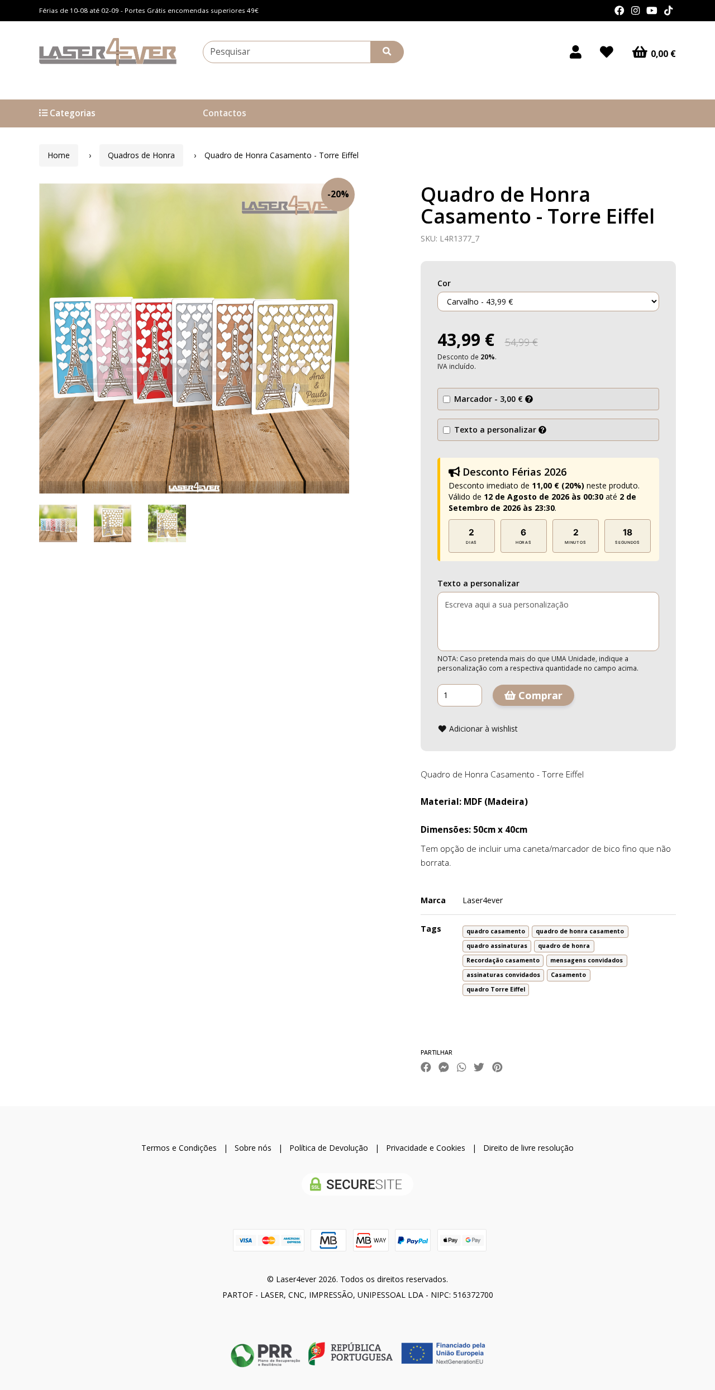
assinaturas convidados (503, 975)
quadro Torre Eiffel (495, 989)
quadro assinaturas (496, 946)
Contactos (224, 113)
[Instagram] (635, 11)
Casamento (568, 975)
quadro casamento (495, 931)
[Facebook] (619, 11)
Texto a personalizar (495, 429)
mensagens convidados (586, 960)
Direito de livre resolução (528, 1147)
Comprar (539, 695)
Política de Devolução (328, 1147)
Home (58, 155)
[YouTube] (652, 11)
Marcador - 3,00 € (488, 398)
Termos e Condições (179, 1147)
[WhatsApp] (461, 1066)
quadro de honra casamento (580, 931)
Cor (444, 283)
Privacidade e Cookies (425, 1147)
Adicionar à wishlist (482, 728)
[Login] (575, 52)
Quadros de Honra (141, 155)
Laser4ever (483, 900)
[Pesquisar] (387, 52)
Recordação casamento (503, 960)
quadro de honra (564, 946)
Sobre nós (253, 1147)
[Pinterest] (497, 1066)
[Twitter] (479, 1066)
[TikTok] (668, 11)
